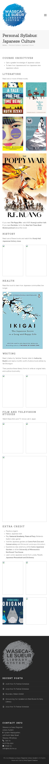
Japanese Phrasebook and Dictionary (20, 557)
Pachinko (14, 225)
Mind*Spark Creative (30, 760)
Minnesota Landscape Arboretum (33, 544)
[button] (45, 15)
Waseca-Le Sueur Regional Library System (23, 758)
